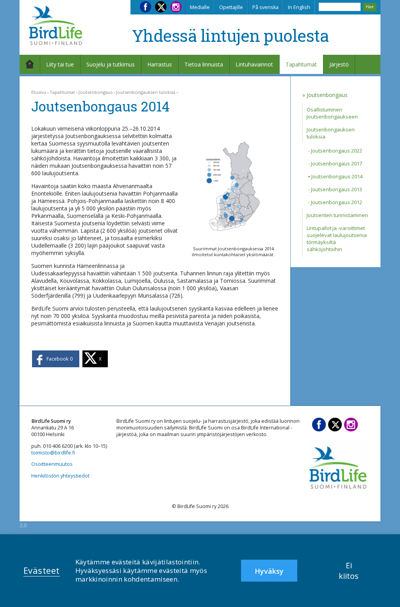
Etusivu (38, 92)
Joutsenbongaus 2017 (336, 163)
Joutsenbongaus (95, 92)
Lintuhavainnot (254, 64)
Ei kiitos (349, 570)
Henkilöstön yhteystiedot (60, 475)
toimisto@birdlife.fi (53, 452)
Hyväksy (269, 571)
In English (299, 7)
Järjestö (339, 64)
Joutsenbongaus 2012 (336, 202)
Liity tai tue (60, 64)
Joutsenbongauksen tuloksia (145, 92)
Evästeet (41, 570)
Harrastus (159, 64)
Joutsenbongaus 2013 (336, 189)
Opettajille (231, 7)
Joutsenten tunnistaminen (337, 215)
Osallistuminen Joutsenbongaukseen (332, 113)
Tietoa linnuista (203, 64)
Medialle (200, 7)
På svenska (265, 7)
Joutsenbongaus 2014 (336, 176)
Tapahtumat (301, 64)
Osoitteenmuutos (52, 464)
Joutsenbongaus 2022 (336, 150)
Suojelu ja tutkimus (110, 64)
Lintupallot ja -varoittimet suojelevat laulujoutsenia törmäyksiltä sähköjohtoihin (337, 238)
